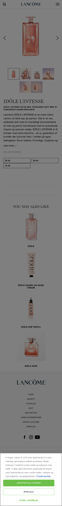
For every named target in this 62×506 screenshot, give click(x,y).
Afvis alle (29, 492)
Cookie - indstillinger (28, 500)
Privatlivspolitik (43, 476)
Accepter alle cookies (29, 483)
